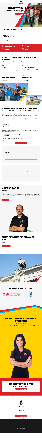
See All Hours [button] (6, 42)
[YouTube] (25, 418)
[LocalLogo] (21, 2)
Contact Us (15, 413)
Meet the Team (5, 199)
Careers (24, 413)
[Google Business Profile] (16, 418)
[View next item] (23, 299)
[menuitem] (13, 426)
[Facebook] (18, 418)
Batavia (17, 171)
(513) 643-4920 (6, 31)
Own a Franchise (34, 413)
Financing (6, 413)
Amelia (6, 171)
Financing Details (6, 245)
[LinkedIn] (23, 418)
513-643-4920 (21, 406)
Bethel (28, 171)
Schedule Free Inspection (21, 14)
